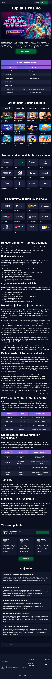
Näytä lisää (26, 558)
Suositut (6, 108)
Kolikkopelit (44, 108)
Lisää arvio (42, 532)
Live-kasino (19, 108)
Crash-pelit (31, 108)
